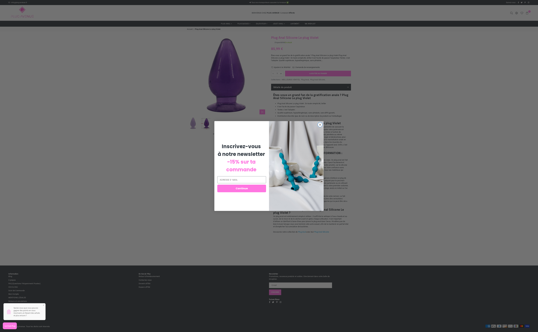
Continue (242, 188)
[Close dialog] (320, 124)
